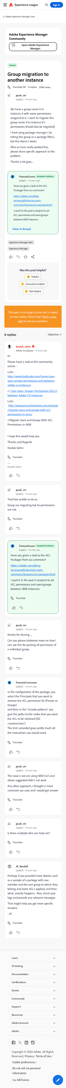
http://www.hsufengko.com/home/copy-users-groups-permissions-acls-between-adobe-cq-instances (31, 380)
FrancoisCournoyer (29, 176)
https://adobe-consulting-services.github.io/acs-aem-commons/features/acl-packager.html (33, 200)
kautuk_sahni (23, 346)
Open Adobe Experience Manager (35, 46)
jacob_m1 (21, 95)
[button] (19, 87)
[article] (33, 411)
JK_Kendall (22, 866)
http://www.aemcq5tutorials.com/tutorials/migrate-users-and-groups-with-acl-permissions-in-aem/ (33, 410)
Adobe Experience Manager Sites (20, 16)
